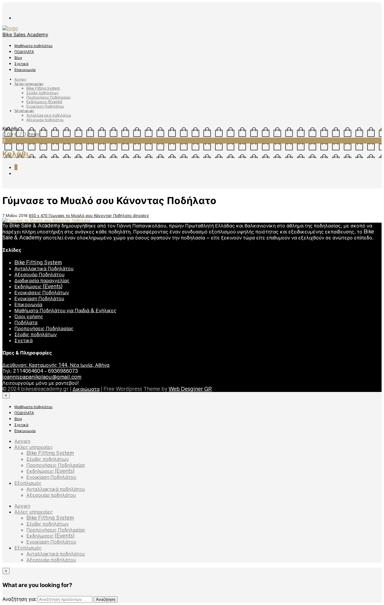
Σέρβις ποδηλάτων (42, 92)
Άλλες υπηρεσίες (29, 84)
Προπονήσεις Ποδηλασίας (48, 97)
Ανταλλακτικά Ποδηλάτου (44, 268)
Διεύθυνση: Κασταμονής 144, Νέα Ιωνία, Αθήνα (56, 365)
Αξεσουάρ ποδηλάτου (45, 119)
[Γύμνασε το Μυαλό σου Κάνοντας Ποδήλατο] (46, 220)
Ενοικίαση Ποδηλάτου (45, 106)
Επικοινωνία (25, 69)
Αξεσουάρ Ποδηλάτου (39, 274)
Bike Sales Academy (25, 34)
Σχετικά (21, 63)
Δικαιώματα (86, 389)
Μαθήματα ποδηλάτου (33, 45)
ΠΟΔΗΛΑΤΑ (24, 51)
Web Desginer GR (190, 389)
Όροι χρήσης (28, 316)
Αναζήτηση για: (19, 599)
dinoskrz (141, 215)
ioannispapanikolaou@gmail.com (41, 377)
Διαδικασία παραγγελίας (42, 280)
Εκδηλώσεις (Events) (44, 101)
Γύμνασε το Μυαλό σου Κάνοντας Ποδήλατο (91, 215)
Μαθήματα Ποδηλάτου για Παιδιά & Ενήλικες (65, 310)
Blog (18, 57)
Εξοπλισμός (24, 110)
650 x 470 (39, 215)
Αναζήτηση (105, 599)
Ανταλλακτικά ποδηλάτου (48, 115)
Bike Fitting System (43, 88)
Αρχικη (20, 79)
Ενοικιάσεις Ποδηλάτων (41, 292)
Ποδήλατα (26, 322)
